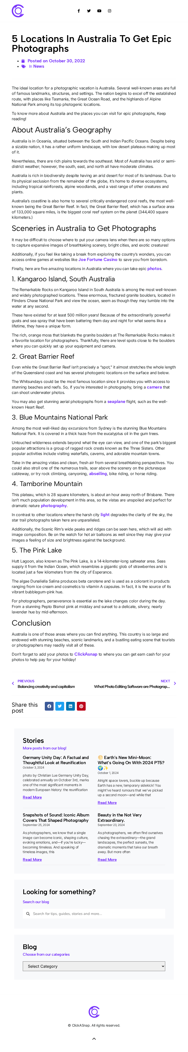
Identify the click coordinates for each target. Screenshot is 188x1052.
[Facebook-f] (78, 11)
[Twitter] (89, 11)
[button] (49, 706)
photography (54, 505)
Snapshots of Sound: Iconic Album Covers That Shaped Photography (56, 817)
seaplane (116, 401)
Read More (32, 797)
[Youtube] (99, 11)
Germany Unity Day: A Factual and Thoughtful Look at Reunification (56, 760)
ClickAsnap (85, 654)
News (38, 66)
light (105, 514)
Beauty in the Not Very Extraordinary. (119, 817)
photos (154, 268)
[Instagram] (109, 11)
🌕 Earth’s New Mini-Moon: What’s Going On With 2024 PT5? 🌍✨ (131, 763)
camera (154, 387)
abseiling (98, 473)
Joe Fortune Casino (98, 259)
